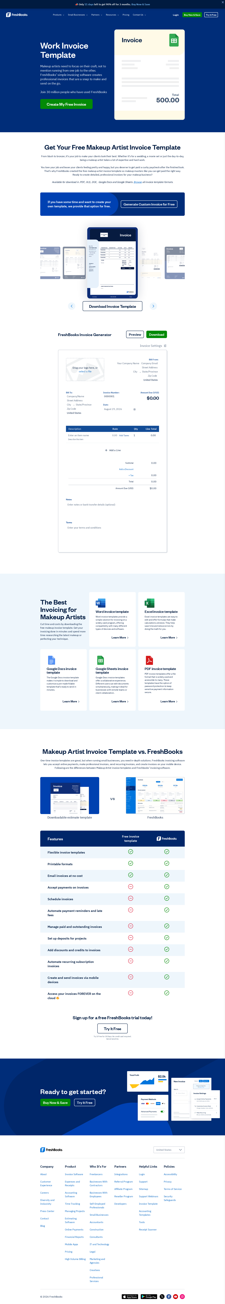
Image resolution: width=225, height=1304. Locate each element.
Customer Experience (46, 1183)
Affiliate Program (123, 1188)
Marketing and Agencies (97, 1260)
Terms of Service (173, 1188)
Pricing (126, 14)
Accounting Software (71, 1194)
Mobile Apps (71, 1244)
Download (156, 334)
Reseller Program (123, 1196)
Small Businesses (76, 14)
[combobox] (169, 1149)
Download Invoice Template (112, 306)
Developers (120, 1203)
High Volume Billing (75, 1259)
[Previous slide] (71, 306)
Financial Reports (74, 1236)
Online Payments (74, 1229)
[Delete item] (158, 436)
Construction (97, 1229)
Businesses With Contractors (98, 1183)
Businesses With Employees (98, 1194)
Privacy (168, 1181)
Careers (44, 1192)
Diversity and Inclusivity (47, 1201)
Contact (44, 1218)
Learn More (119, 637)
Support (143, 1181)
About (43, 1174)
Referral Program (123, 1181)
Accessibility (170, 1174)
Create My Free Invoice (66, 103)
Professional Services (96, 1279)
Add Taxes (124, 435)
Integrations (121, 1174)
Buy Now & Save (192, 14)
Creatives (95, 1270)
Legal (92, 1251)
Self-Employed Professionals (97, 1205)
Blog (42, 1225)
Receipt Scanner (148, 1229)
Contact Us (138, 14)
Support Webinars (148, 1196)
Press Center (47, 1211)
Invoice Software (74, 1174)
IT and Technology (99, 1244)
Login (176, 14)
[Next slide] (153, 306)
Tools (142, 1222)
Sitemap (143, 1188)
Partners (95, 14)
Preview (135, 334)
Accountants (96, 1222)
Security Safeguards (170, 1198)
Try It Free (211, 14)
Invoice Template (148, 1203)
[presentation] (85, 369)
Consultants (96, 1236)
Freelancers (96, 1174)
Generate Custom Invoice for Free (149, 204)
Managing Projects (75, 1211)
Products (57, 14)
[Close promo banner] (222, 2)
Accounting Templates (145, 1213)
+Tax (131, 475)
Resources (111, 14)
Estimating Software (70, 1220)
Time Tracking (72, 1203)
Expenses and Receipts (72, 1183)
